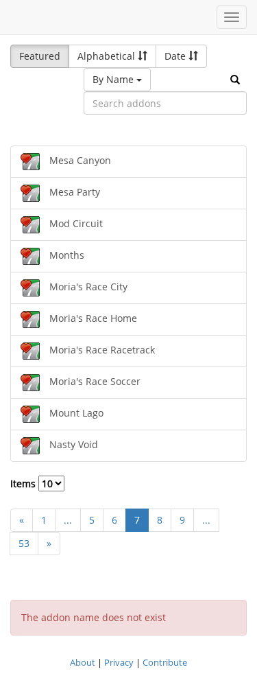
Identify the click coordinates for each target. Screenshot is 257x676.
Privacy (119, 662)
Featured (39, 55)
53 (24, 543)
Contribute (165, 662)
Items (24, 483)
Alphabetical (107, 55)
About (82, 662)
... (68, 519)
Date (176, 55)
